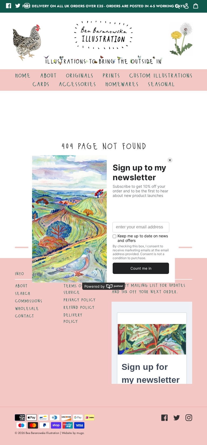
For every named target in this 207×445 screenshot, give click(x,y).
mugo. (80, 433)
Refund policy (78, 308)
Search (22, 294)
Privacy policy (79, 300)
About (21, 286)
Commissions (28, 301)
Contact (24, 316)
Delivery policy (72, 318)
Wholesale (27, 309)
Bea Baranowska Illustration (42, 433)
